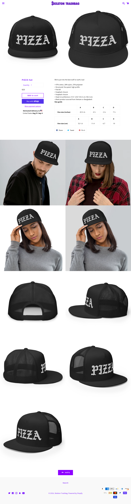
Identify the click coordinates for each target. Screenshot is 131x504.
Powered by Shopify (75, 493)
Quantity (26, 85)
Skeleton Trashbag (61, 493)
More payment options (33, 106)
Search (65, 483)
